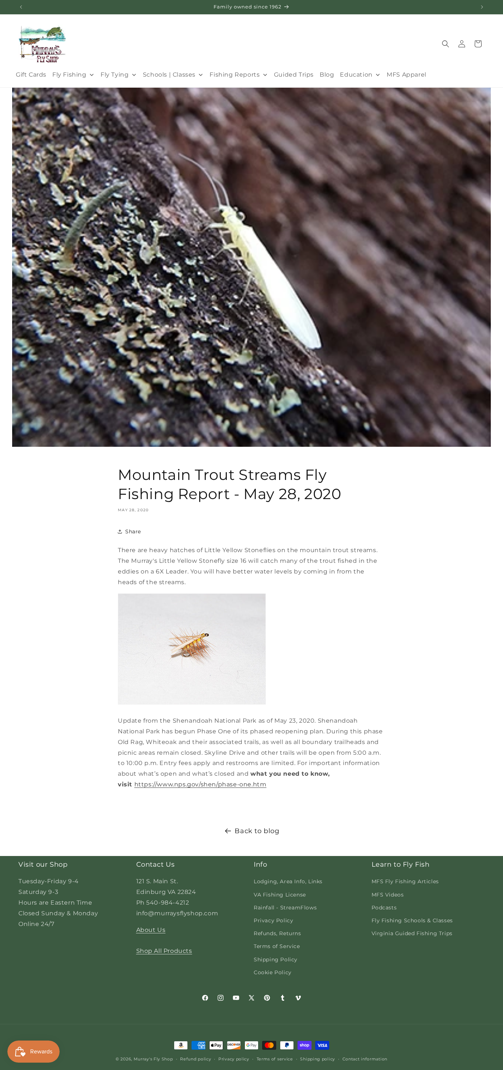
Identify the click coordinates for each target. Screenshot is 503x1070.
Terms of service (275, 1059)
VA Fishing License (280, 894)
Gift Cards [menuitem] (31, 74)
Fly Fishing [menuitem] (69, 74)
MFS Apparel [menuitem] (406, 74)
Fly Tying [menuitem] (115, 74)
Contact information (364, 1059)
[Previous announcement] (21, 7)
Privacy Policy (273, 920)
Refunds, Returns (277, 933)
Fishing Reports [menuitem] (235, 74)
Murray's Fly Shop (153, 1059)
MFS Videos (388, 894)
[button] (445, 44)
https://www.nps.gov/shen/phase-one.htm (200, 784)
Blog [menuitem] (327, 74)
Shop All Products (164, 950)
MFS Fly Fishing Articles (405, 881)
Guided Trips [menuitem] (294, 74)
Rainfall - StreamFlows (285, 907)
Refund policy (195, 1059)
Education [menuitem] (356, 74)
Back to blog (257, 831)
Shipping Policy (276, 959)
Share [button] (133, 531)
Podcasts (384, 907)
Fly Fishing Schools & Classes (412, 920)
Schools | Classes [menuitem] (169, 74)
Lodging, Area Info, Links (288, 881)
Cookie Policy (273, 972)
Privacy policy (233, 1059)
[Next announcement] (482, 7)
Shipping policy (317, 1059)
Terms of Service (277, 946)
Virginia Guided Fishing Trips (412, 933)
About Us (151, 929)
